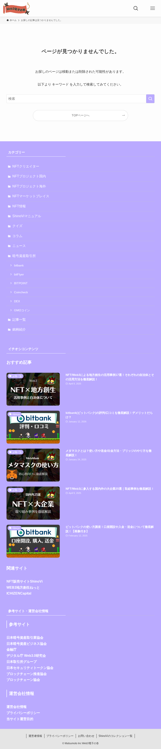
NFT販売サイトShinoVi (24, 581)
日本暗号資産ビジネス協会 (26, 643)
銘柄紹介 (19, 329)
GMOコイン (22, 310)
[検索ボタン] (135, 8)
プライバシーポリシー (23, 713)
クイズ (17, 226)
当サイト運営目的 (19, 719)
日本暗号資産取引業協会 (24, 637)
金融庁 (11, 649)
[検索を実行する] (150, 98)
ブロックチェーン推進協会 (26, 674)
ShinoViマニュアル (26, 216)
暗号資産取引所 (24, 256)
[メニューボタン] (152, 8)
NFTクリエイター (25, 166)
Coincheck (21, 292)
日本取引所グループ (21, 661)
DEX (17, 301)
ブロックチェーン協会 (23, 679)
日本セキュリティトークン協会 (29, 668)
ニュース (19, 246)
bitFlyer (19, 274)
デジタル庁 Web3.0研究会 (26, 655)
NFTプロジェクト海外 (29, 186)
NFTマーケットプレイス (30, 196)
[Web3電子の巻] (16, 8)
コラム (17, 236)
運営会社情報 (16, 707)
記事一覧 (19, 319)
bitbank (19, 265)
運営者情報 (35, 735)
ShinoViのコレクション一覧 (115, 735)
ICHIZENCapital (18, 593)
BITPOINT (21, 283)
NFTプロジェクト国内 (29, 176)
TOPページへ (81, 115)
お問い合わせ (86, 735)
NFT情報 (19, 206)
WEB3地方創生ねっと (23, 587)
